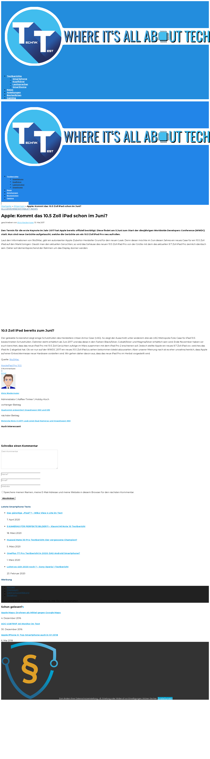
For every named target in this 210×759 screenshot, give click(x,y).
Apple (4, 365)
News (10, 89)
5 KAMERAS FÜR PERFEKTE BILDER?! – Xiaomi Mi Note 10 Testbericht (46, 526)
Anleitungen (14, 92)
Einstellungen (165, 698)
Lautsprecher (20, 84)
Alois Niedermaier (25, 222)
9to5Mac (14, 359)
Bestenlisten (14, 95)
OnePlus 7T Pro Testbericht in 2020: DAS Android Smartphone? (43, 553)
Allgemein (19, 206)
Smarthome (19, 87)
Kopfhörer (19, 81)
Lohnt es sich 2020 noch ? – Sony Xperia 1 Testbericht (37, 566)
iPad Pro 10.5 (15, 365)
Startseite (6, 206)
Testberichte (14, 76)
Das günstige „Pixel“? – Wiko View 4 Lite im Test (34, 512)
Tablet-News (29, 209)
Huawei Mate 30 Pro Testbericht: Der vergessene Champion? (42, 539)
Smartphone (20, 78)
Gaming (11, 98)
